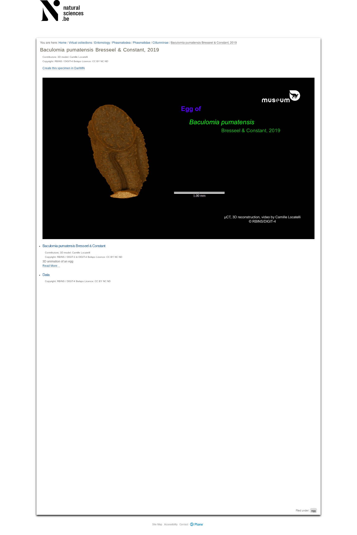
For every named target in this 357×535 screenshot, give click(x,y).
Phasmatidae (141, 42)
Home (63, 42)
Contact (183, 524)
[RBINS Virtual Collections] (65, 11)
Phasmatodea (121, 42)
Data (45, 275)
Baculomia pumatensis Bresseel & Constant (73, 246)
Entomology (102, 42)
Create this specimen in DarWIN (63, 68)
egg (313, 510)
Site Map (157, 524)
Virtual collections (80, 42)
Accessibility (171, 524)
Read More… (51, 266)
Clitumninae (161, 42)
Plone (197, 524)
